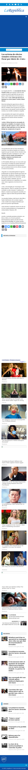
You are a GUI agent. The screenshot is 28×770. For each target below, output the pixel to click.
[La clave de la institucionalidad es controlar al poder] (4, 745)
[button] (26, 16)
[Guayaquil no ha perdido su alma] (4, 728)
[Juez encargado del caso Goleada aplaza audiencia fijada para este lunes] (4, 679)
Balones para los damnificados (14, 736)
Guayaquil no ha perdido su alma (17, 727)
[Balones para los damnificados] (4, 737)
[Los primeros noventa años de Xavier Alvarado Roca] (4, 653)
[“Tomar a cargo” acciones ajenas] (4, 719)
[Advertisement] (14, 33)
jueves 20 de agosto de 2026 (17, 739)
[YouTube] (15, 4)
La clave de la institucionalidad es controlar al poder (16, 745)
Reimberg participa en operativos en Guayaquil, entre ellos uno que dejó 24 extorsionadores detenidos (17, 641)
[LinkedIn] (12, 4)
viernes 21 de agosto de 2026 (17, 722)
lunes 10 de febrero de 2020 (10, 63)
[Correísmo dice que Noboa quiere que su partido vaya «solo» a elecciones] (4, 691)
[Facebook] (6, 4)
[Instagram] (18, 4)
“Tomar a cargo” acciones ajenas (14, 719)
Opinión (5, 704)
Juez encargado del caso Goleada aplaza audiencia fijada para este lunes (17, 680)
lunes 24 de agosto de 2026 (17, 646)
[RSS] (21, 4)
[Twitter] (9, 4)
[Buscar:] (14, 49)
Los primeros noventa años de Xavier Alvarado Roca (17, 653)
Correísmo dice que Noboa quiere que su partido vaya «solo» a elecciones (16, 692)
